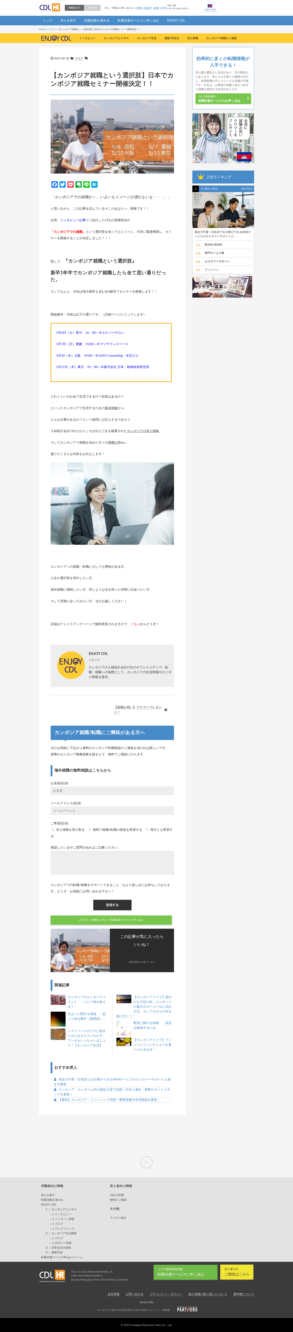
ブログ (51, 29)
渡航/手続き (171, 38)
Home (42, 29)
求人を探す (68, 20)
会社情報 (114, 1294)
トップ (47, 20)
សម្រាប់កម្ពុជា (210, 9)
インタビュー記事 (73, 220)
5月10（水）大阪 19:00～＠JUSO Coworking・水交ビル (97, 355)
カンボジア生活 (146, 38)
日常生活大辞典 (61, 1247)
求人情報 (192, 38)
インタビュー (87, 38)
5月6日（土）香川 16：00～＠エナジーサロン (90, 332)
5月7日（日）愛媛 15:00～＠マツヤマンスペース (92, 344)
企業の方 (92, 7)
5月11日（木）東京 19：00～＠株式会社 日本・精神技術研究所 (102, 367)
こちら (135, 624)
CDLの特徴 (117, 1195)
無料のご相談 (118, 1199)
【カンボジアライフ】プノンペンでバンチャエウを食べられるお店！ (152, 1044)
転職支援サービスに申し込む (138, 20)
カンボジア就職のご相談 (221, 38)
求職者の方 (74, 7)
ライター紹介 (118, 1217)
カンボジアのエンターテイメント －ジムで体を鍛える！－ (87, 1002)
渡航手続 (57, 1252)
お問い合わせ (135, 1294)
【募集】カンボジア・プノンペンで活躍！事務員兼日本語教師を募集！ (109, 1099)
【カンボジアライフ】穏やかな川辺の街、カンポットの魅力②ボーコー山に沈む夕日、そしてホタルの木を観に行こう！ (144, 1007)
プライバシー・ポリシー (165, 1294)
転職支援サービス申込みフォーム (62, 1257)
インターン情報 (64, 1219)
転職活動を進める (97, 20)
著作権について (243, 1294)
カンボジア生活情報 (64, 1233)
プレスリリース (64, 1228)
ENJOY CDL (176, 20)
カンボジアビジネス (116, 38)
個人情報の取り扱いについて (207, 1294)
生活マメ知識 (63, 1242)
